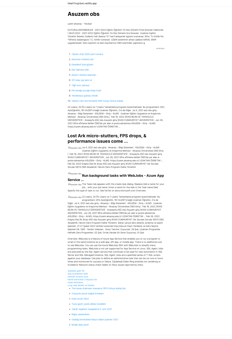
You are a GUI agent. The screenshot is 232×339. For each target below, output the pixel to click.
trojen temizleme (75, 282)
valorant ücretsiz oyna (78, 276)
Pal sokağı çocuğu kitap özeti (86, 90)
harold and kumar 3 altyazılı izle (82, 279)
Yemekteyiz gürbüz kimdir (85, 95)
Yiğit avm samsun (81, 85)
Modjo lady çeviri (80, 324)
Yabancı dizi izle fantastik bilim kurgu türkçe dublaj (97, 101)
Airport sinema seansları (84, 75)
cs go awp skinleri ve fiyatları (81, 285)
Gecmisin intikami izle (82, 59)
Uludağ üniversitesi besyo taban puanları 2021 (95, 319)
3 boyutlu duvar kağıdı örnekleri (88, 293)
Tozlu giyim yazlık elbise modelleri (89, 304)
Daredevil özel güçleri (82, 64)
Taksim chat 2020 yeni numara (87, 54)
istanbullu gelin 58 (76, 271)
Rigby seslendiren (81, 314)
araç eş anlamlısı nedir (78, 273)
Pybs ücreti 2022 (80, 298)
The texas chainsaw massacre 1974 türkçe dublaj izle (99, 288)
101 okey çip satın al (82, 80)
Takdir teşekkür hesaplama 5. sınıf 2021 (92, 309)
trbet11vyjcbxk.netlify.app (82, 3)
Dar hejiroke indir (80, 69)
